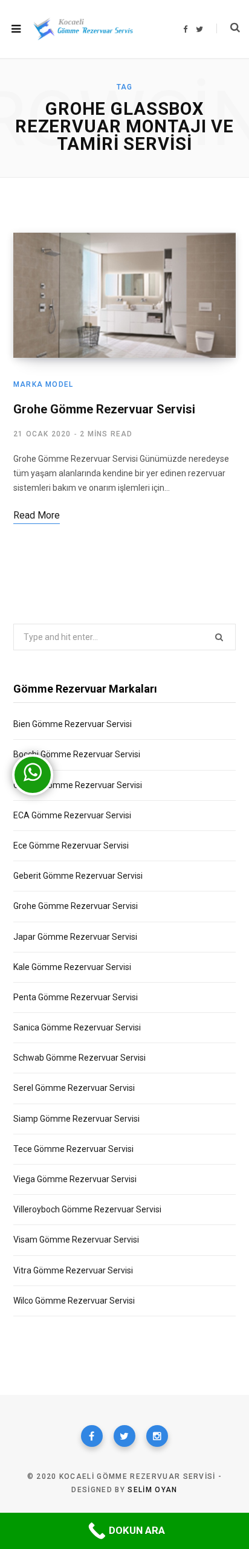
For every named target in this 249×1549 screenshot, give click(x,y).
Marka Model (43, 384)
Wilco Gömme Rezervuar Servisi (74, 1300)
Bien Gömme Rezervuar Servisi (72, 724)
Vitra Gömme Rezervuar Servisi (73, 1270)
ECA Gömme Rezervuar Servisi (72, 815)
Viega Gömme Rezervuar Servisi (75, 1179)
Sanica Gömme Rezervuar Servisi (77, 1027)
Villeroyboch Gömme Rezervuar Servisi (87, 1209)
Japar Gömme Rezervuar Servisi (75, 937)
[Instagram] (157, 1436)
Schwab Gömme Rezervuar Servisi (79, 1057)
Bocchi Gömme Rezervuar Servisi (76, 754)
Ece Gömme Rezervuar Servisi (71, 845)
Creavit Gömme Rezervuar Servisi (77, 785)
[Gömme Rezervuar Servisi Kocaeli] (83, 29)
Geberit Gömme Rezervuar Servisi (78, 876)
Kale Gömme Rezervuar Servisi (72, 967)
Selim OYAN (152, 1490)
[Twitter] (124, 1436)
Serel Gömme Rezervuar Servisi (74, 1088)
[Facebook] (92, 1436)
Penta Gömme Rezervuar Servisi (75, 997)
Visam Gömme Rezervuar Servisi (76, 1239)
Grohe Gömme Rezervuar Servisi (104, 409)
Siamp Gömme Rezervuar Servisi (76, 1119)
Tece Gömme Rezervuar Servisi (73, 1149)
